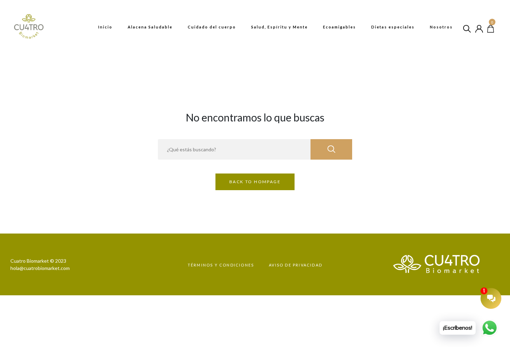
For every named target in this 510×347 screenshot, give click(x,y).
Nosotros (441, 27)
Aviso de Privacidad (295, 265)
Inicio (105, 27)
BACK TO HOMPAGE (255, 181)
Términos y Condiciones (221, 265)
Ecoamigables (339, 27)
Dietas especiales (393, 27)
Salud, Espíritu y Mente (279, 27)
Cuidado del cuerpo (212, 27)
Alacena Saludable (150, 27)
